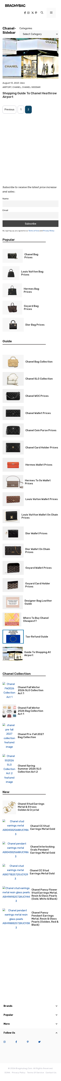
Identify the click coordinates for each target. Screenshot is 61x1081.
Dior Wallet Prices (36, 533)
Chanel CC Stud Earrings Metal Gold (42, 827)
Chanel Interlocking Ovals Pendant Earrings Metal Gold (42, 849)
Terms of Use (34, 231)
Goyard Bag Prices (31, 307)
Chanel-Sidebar (31, 87)
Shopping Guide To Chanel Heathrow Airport (30, 95)
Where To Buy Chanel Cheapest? (36, 619)
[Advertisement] (30, 147)
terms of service (35, 1072)
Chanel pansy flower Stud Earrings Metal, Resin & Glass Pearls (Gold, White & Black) (44, 894)
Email (5, 210)
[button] (42, 13)
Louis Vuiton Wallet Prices (41, 499)
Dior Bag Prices (35, 324)
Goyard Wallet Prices (38, 567)
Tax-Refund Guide (36, 636)
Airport (7, 87)
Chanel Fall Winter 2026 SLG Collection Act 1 (30, 690)
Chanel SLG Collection (39, 378)
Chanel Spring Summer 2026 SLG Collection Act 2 (29, 768)
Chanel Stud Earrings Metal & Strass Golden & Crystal (31, 806)
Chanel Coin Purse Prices (40, 430)
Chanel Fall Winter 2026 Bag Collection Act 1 (30, 710)
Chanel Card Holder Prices (41, 447)
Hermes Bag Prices (31, 290)
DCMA (7, 1072)
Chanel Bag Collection (39, 361)
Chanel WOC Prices (37, 395)
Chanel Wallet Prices (38, 413)
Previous (9, 109)
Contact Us (51, 1072)
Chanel (16, 87)
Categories (25, 28)
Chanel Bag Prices (31, 256)
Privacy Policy (48, 231)
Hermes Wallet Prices (38, 464)
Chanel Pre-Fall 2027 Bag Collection (31, 736)
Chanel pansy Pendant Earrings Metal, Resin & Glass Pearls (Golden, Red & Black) (45, 918)
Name (6, 198)
